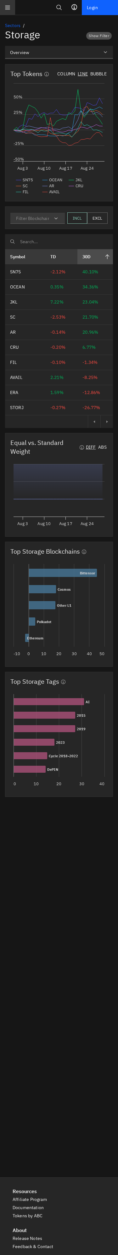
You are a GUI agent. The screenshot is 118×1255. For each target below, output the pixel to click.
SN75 (15, 272)
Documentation (29, 1207)
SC (12, 317)
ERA (14, 392)
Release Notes (28, 1238)
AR (13, 332)
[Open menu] (7, 7)
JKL (13, 302)
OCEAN (17, 287)
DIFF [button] (91, 447)
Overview (19, 52)
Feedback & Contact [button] (33, 1246)
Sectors (12, 25)
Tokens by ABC (28, 1216)
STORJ (17, 407)
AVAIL (16, 377)
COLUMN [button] (66, 74)
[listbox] (59, 52)
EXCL (97, 218)
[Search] (59, 7)
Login (92, 7)
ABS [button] (102, 447)
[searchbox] (59, 241)
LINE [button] (83, 74)
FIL (13, 362)
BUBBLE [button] (98, 74)
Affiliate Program (30, 1199)
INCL (77, 218)
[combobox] (37, 218)
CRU (14, 347)
